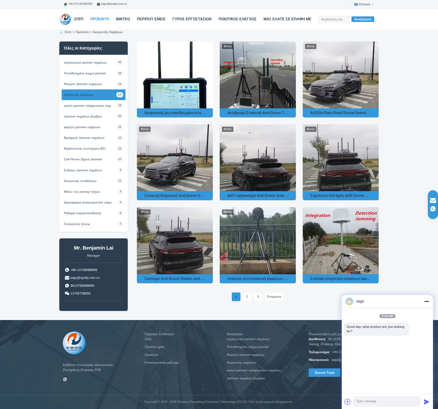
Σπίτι (78, 19)
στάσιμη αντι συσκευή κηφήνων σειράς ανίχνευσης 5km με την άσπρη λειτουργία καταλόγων (257, 279)
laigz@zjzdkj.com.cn (114, 3)
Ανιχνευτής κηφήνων (241, 362)
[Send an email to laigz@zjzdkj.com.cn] (433, 200)
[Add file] (347, 402)
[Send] (426, 402)
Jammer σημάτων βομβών (246, 378)
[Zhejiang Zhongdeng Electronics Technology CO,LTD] (65, 19)
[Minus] (426, 301)
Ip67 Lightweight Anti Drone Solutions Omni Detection (257, 196)
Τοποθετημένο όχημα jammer (248, 347)
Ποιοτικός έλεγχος (238, 19)
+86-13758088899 (83, 270)
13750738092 (80, 293)
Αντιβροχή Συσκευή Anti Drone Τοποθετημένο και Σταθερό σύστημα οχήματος (257, 113)
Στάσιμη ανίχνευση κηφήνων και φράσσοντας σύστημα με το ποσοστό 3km (340, 279)
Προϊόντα (99, 19)
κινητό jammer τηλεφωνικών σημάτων (254, 370)
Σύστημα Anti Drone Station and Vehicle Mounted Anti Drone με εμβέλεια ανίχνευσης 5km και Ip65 (174, 279)
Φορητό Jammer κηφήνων (246, 355)
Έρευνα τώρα (324, 372)
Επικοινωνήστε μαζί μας (162, 362)
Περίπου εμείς (151, 19)
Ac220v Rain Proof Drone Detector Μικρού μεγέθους (340, 113)
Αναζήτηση (362, 19)
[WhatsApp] (65, 380)
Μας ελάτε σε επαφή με (287, 19)
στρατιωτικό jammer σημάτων (248, 339)
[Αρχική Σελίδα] (61, 32)
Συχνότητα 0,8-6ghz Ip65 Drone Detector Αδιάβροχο (340, 196)
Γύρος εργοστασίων (192, 19)
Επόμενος (274, 296)
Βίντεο (123, 19)
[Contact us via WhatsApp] (433, 208)
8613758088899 (82, 285)
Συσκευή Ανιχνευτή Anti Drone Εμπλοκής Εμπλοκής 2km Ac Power (174, 196)
